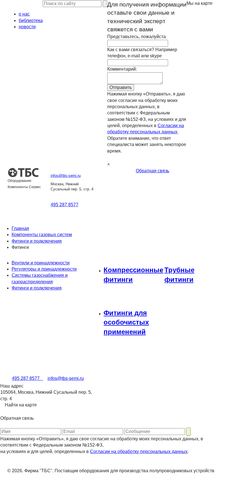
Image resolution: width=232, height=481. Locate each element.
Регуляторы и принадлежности (44, 269)
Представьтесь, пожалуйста (136, 36)
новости (27, 26)
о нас (24, 14)
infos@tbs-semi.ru (66, 175)
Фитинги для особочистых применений (126, 322)
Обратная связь (152, 170)
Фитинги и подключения (37, 241)
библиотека (31, 20)
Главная (20, 228)
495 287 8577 (64, 204)
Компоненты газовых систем (42, 234)
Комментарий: (122, 69)
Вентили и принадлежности (41, 262)
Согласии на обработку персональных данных (139, 451)
